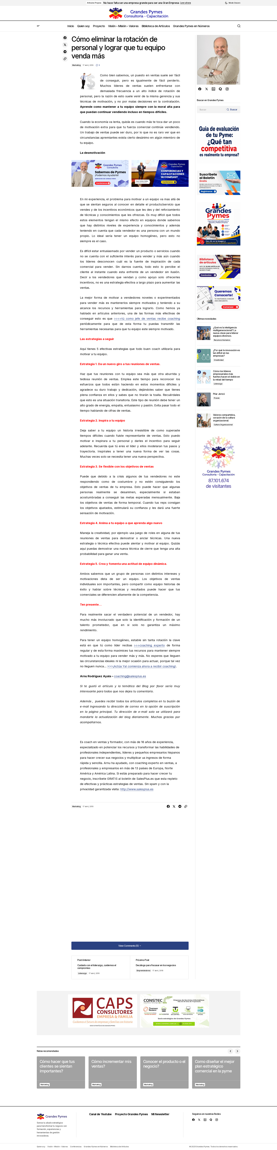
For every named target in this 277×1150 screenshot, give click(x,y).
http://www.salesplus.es (136, 789)
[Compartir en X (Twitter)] (65, 44)
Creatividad (218, 360)
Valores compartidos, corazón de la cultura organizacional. (224, 418)
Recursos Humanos (222, 340)
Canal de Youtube (100, 1114)
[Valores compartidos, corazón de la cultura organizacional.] (204, 420)
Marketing (76, 65)
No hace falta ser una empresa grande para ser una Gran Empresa (141, 2)
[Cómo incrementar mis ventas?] (113, 1072)
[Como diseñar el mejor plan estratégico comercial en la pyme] (216, 1072)
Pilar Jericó (219, 394)
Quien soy (41, 1146)
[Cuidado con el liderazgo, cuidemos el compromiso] (101, 967)
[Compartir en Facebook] (65, 37)
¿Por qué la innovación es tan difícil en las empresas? (226, 353)
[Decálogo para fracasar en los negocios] (159, 967)
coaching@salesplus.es (130, 676)
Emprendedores (143, 970)
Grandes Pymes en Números (96, 1146)
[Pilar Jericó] (204, 399)
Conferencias (75, 1146)
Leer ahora (185, 3)
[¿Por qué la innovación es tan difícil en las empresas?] (204, 356)
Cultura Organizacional (223, 425)
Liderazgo (82, 973)
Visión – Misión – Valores (57, 1146)
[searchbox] (211, 109)
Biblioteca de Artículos (119, 1146)
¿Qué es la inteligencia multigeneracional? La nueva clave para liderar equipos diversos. (225, 331)
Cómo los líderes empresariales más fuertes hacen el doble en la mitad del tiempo (226, 375)
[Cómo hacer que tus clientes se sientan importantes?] (61, 1072)
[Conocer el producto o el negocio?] (164, 1072)
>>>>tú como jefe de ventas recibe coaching (147, 318)
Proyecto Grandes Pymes (131, 1114)
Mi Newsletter (160, 1114)
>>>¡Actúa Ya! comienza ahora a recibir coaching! (141, 666)
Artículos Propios (94, 3)
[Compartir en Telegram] (65, 51)
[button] (232, 3)
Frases (217, 398)
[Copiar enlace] (65, 58)
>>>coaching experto (149, 645)
